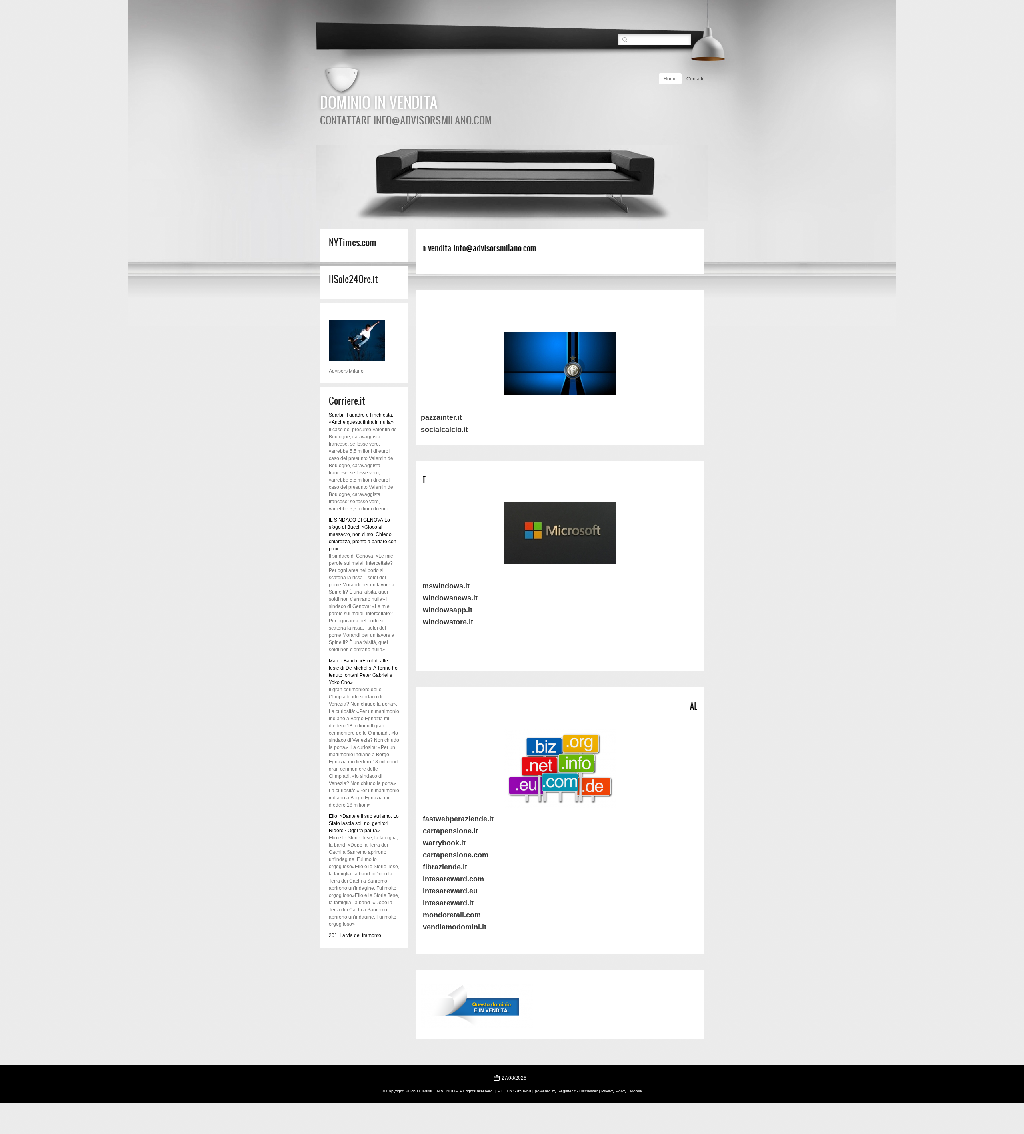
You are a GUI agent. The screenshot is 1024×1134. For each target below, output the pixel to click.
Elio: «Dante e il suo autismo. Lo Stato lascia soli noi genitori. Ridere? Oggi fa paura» (364, 823)
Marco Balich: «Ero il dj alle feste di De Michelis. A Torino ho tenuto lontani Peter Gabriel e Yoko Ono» (363, 671)
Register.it (567, 1091)
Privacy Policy (613, 1091)
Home (670, 79)
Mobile (636, 1091)
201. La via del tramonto (355, 935)
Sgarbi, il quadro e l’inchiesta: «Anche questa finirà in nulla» (361, 418)
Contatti (694, 79)
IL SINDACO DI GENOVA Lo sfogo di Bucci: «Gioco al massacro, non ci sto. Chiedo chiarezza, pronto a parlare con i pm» (364, 534)
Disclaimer (588, 1091)
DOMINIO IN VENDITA (379, 102)
